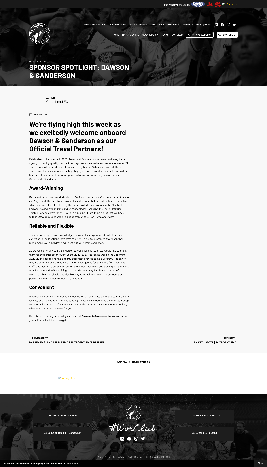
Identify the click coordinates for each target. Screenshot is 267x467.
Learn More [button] (72, 463)
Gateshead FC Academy (95, 24)
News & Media (150, 34)
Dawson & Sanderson (95, 316)
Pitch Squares (203, 24)
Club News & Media (37, 61)
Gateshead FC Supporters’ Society (175, 24)
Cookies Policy (118, 457)
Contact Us (133, 457)
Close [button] (260, 463)
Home (116, 34)
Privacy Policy (104, 457)
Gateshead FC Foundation (142, 24)
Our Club (177, 34)
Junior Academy (118, 24)
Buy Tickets (229, 35)
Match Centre (130, 34)
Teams (165, 34)
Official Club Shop (201, 35)
